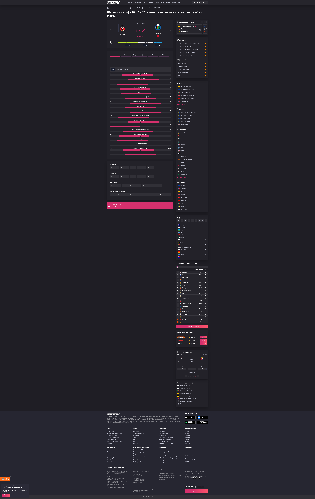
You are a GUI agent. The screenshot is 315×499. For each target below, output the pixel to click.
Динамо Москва (182, 66)
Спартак (182, 165)
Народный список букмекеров (167, 454)
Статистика (130, 2)
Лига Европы (162, 431)
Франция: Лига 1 (184, 101)
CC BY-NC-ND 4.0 (189, 477)
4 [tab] (193, 376)
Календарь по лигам (186, 401)
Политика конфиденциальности (166, 477)
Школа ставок (176, 2)
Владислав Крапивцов (146, 195)
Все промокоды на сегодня (140, 458)
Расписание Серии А (185, 391)
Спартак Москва (183, 72)
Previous (202, 22)
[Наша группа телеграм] (186, 487)
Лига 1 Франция (111, 439)
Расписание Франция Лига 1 (187, 398)
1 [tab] (188, 376)
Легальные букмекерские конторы (168, 456)
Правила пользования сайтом (193, 458)
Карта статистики (190, 454)
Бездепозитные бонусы (139, 454)
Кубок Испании (115, 186)
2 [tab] (190, 376)
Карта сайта (162, 479)
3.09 (202, 369)
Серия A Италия (111, 431)
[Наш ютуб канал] (192, 487)
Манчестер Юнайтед (186, 159)
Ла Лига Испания (112, 435)
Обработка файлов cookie (192, 456)
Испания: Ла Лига (185, 86)
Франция (182, 188)
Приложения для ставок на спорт (168, 450)
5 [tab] (195, 376)
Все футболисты (111, 462)
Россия (181, 185)
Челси (182, 150)
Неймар (109, 454)
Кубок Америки (184, 124)
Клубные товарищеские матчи (152, 186)
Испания (183, 191)
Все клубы (136, 443)
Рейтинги (138, 2)
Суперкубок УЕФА (163, 441)
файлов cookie (6, 491)
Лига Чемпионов (163, 433)
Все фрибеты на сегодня (140, 460)
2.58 (181, 369)
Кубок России (162, 435)
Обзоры (151, 2)
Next (205, 22)
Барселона (183, 136)
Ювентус (183, 156)
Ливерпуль (183, 142)
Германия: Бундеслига (186, 98)
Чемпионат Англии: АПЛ (185, 46)
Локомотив (183, 168)
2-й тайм (126, 69)
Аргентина (182, 209)
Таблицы (150, 168)
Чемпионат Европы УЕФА (187, 112)
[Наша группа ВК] (189, 487)
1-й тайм (119, 69)
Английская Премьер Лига (114, 433)
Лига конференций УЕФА (166, 437)
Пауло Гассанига (131, 195)
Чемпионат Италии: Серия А (186, 52)
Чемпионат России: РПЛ (185, 55)
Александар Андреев (117, 195)
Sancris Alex (159, 195)
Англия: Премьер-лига (186, 95)
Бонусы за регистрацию (139, 456)
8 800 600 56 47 (144, 484)
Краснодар (183, 174)
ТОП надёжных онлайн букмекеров (168, 458)
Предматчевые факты (139, 55)
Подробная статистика (192, 326)
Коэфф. (126, 55)
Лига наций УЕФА (184, 118)
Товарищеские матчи (165, 439)
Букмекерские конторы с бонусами (168, 460)
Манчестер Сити (185, 138)
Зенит (180, 75)
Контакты (187, 452)
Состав (133, 168)
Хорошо (6, 495)
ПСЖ (181, 148)
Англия (181, 194)
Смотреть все (181, 104)
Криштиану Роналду (112, 450)
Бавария (182, 144)
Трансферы (141, 168)
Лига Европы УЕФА (185, 115)
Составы (126, 63)
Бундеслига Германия (113, 437)
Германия (182, 200)
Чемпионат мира (184, 121)
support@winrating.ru (138, 487)
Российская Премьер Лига (114, 441)
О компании (188, 450)
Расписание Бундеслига (186, 396)
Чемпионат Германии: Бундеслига (188, 49)
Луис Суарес (110, 460)
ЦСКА (182, 171)
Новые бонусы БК (138, 450)
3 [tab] (192, 376)
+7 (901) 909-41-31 (143, 482)
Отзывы (168, 2)
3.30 (192, 369)
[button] (192, 225)
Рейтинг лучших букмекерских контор (169, 452)
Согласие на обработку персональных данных (195, 460)
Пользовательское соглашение (166, 473)
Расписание (124, 168)
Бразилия (182, 206)
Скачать (157, 2)
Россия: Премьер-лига (186, 89)
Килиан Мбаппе (111, 456)
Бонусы (145, 2)
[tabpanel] (192, 363)
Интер (182, 153)
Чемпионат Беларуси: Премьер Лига (188, 43)
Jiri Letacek (169, 195)
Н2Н (153, 55)
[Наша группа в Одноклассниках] (195, 487)
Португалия (183, 197)
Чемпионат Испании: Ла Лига (131, 186)
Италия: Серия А (184, 92)
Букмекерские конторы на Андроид (168, 462)
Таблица (164, 55)
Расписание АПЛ (184, 388)
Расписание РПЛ (184, 385)
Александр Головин (112, 458)
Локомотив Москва (183, 69)
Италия (181, 203)
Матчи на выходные (186, 404)
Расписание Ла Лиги (185, 393)
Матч (114, 55)
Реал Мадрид (184, 133)
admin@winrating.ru (149, 489)
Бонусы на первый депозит (140, 452)
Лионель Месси (111, 452)
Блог (162, 2)
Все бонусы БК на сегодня (140, 462)
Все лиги (109, 443)
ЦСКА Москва (182, 63)
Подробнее (192, 372)
